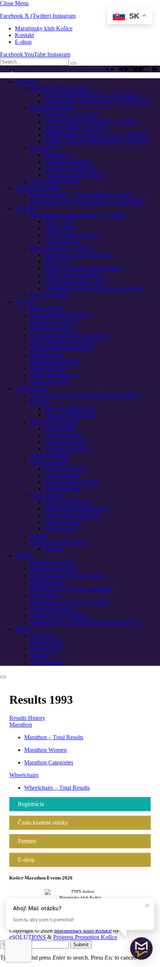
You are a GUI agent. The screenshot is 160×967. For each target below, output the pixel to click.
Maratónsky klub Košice (44, 28)
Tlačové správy (48, 642)
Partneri (39, 535)
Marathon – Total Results (53, 737)
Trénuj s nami (61, 529)
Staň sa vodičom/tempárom (76, 509)
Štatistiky (40, 655)
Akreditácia (43, 635)
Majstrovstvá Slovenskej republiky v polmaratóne (88, 201)
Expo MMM (59, 428)
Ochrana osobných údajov (75, 175)
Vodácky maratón (65, 448)
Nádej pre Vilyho (50, 382)
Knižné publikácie (51, 609)
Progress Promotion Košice (85, 937)
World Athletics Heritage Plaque (67, 575)
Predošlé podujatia (51, 108)
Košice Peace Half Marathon (78, 255)
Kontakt (24, 35)
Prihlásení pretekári (67, 161)
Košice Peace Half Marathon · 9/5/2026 (91, 121)
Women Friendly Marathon (61, 348)
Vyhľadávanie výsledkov (74, 235)
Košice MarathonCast (55, 375)
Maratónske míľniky (54, 569)
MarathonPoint (47, 355)
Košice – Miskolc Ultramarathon (83, 268)
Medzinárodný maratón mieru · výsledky (77, 215)
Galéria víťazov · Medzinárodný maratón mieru (85, 622)
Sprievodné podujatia (55, 422)
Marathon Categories (48, 762)
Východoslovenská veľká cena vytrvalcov (94, 288)
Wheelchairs (23, 775)
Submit (81, 944)
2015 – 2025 (59, 221)
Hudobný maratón (66, 442)
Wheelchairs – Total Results (57, 788)
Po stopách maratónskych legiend (69, 335)
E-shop (23, 42)
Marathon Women (45, 750)
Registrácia (43, 148)
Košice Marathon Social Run (64, 342)
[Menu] (3, 677)
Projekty (25, 302)
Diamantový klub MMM (59, 315)
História (24, 555)
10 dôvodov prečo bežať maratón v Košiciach (83, 395)
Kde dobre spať (63, 489)
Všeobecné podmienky (72, 168)
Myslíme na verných (54, 322)
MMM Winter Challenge (74, 275)
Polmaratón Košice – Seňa (76, 282)
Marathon (20, 724)
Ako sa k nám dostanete (73, 482)
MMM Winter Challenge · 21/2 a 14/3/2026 (96, 135)
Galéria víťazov (63, 242)
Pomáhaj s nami (63, 522)
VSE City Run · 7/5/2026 (75, 128)
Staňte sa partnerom (68, 502)
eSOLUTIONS (27, 937)
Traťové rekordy (49, 295)
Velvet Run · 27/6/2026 (72, 115)
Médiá (22, 629)
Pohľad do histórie (51, 562)
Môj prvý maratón (51, 328)
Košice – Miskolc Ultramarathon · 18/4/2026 (97, 141)
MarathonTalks (47, 368)
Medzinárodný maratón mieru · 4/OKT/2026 (97, 101)
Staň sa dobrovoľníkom (72, 515)
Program (40, 402)
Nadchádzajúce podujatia (59, 88)
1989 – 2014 (59, 228)
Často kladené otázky (55, 181)
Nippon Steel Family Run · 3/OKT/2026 (92, 95)
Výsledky (26, 208)
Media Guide (45, 649)
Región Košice (62, 475)
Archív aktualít (47, 662)
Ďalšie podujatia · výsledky (62, 248)
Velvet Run (58, 262)
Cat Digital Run (63, 435)
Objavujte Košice (65, 469)
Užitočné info (31, 388)
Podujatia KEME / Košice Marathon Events (81, 195)
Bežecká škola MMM (55, 362)
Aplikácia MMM (50, 455)
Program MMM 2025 (70, 408)
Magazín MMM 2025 (70, 415)
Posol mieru (44, 595)
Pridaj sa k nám (48, 495)
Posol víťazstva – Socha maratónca (71, 589)
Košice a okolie (48, 462)
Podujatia (26, 81)
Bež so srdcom (47, 308)
